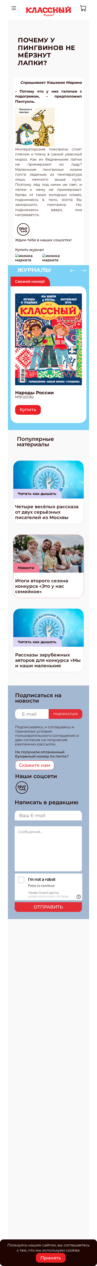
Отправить (48, 907)
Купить (28, 409)
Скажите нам (34, 765)
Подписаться (65, 714)
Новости (26, 568)
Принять (50, 1258)
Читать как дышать (37, 494)
